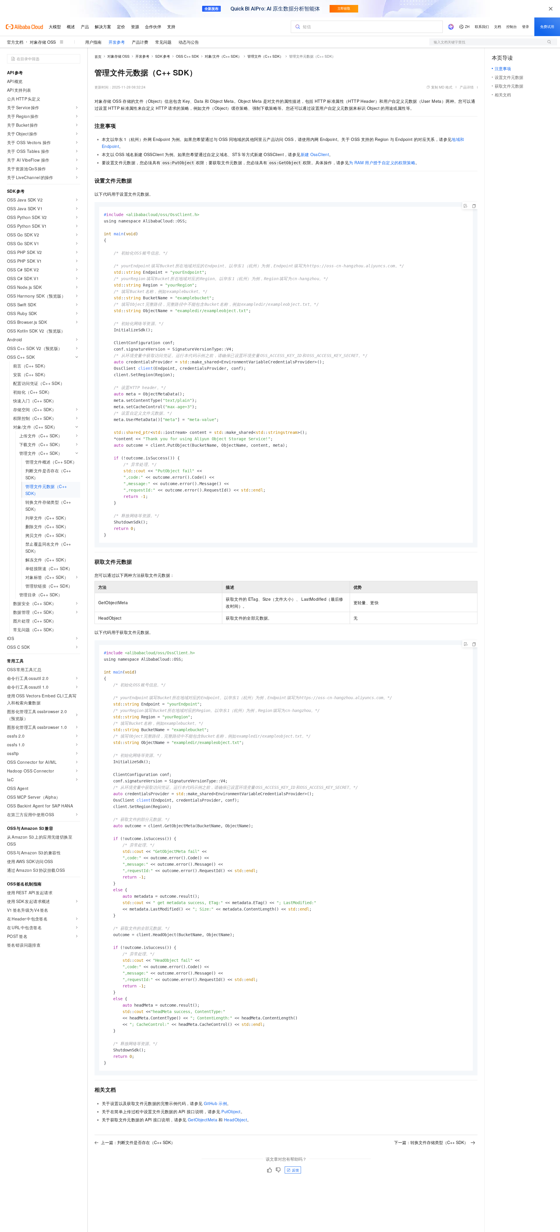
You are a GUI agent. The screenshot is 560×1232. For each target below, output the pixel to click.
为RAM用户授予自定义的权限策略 (382, 162)
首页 (98, 56)
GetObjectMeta (202, 1120)
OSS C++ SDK (187, 56)
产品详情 (467, 86)
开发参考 (116, 42)
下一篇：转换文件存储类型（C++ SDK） (431, 1142)
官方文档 (15, 42)
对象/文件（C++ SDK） (223, 56)
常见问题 (163, 42)
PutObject (231, 1111)
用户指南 (93, 42)
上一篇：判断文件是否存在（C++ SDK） (138, 1142)
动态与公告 (188, 42)
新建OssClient (315, 154)
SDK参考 (162, 56)
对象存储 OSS (43, 42)
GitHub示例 (215, 1103)
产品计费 (140, 42)
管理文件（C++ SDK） (265, 56)
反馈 (295, 1169)
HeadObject (235, 1120)
